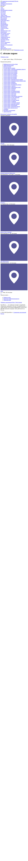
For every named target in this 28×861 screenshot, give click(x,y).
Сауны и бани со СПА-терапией (11, 97)
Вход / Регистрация (17, 302)
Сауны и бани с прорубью (9, 98)
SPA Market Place (5, 261)
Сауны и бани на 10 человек (10, 70)
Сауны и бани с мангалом (9, 93)
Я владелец (3, 114)
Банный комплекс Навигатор (8, 173)
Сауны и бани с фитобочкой (10, 105)
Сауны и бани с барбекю (9, 82)
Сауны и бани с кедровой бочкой (11, 91)
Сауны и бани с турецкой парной (11, 102)
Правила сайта (7, 297)
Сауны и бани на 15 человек (10, 71)
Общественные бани (8, 65)
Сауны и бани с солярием (9, 101)
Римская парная (7, 66)
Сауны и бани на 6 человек (10, 77)
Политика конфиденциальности (11, 298)
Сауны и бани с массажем (9, 95)
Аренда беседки (7, 111)
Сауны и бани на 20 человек (10, 73)
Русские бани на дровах (9, 68)
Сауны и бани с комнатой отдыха (11, 92)
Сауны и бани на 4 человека (10, 75)
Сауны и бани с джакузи (9, 86)
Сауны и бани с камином (9, 88)
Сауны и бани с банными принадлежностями (14, 80)
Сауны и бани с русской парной (11, 100)
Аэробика (5, 109)
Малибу (2, 143)
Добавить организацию (6, 302)
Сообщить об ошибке (11, 114)
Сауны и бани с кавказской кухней (12, 87)
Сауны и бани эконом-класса (10, 107)
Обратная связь (7, 300)
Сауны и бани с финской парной (11, 104)
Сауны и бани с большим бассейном (12, 84)
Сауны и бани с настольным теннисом (12, 96)
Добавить (4, 57)
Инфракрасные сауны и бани (10, 64)
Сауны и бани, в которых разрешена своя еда (14, 69)
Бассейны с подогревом (9, 110)
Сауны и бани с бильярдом (10, 83)
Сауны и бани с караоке (9, 89)
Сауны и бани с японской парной (11, 106)
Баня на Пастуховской (6, 232)
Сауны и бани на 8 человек (10, 78)
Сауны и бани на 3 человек (10, 74)
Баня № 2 (3, 202)
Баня (2, 291)
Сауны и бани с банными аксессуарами (13, 79)
